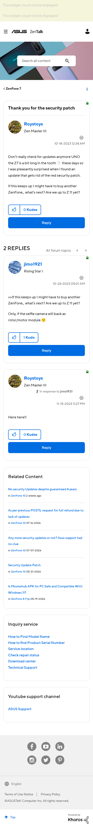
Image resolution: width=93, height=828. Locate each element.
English (16, 784)
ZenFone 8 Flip (20, 599)
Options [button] (87, 88)
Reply (46, 223)
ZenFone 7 (13, 89)
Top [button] (12, 817)
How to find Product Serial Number (36, 643)
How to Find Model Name (29, 636)
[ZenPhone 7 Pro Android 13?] (85, 250)
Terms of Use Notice (19, 794)
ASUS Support (19, 709)
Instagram (32, 755)
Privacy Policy (50, 794)
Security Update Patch (24, 565)
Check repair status (23, 655)
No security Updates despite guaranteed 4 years (42, 489)
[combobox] (46, 60)
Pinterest (59, 755)
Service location (21, 649)
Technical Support (22, 667)
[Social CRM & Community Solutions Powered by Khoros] (78, 818)
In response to (56, 392)
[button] (14, 209)
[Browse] (7, 31)
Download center (22, 661)
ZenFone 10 (18, 495)
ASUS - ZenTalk (27, 31)
